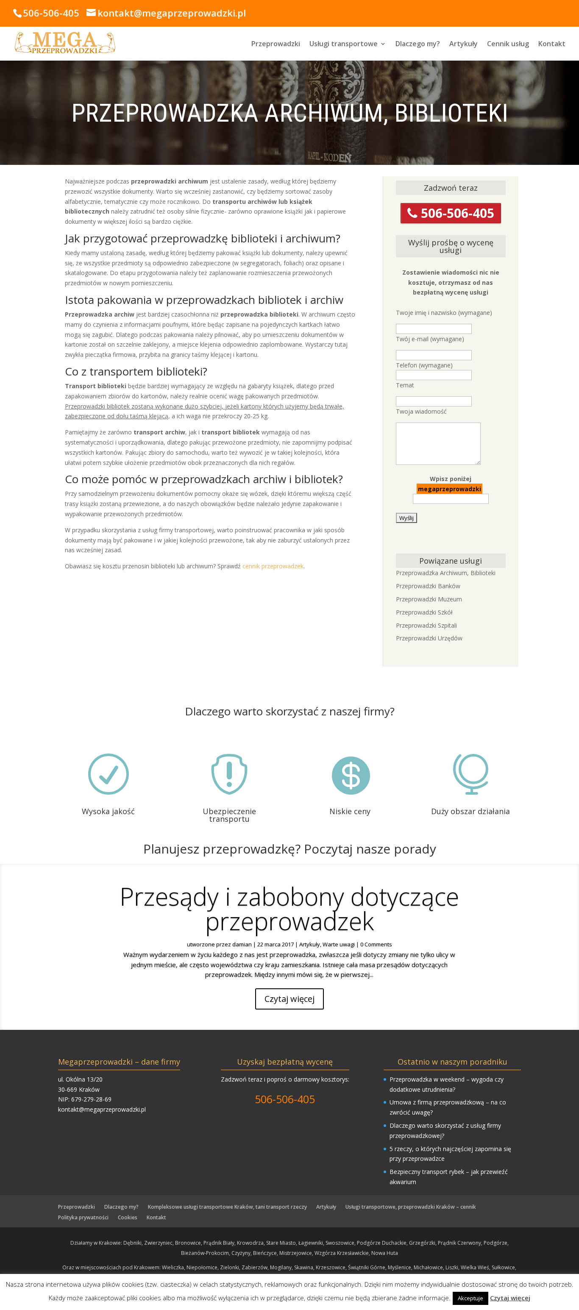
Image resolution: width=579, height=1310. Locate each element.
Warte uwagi (339, 944)
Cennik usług (508, 44)
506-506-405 (456, 213)
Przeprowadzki (275, 44)
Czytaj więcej (289, 998)
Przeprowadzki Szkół (424, 612)
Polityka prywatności (83, 1217)
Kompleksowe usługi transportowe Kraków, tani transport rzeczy (227, 1206)
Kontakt (551, 44)
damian (242, 944)
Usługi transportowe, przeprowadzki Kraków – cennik (410, 1206)
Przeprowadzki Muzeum (429, 599)
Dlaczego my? (417, 44)
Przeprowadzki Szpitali (426, 625)
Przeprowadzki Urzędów (429, 638)
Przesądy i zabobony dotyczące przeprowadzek (289, 908)
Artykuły (463, 44)
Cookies (127, 1217)
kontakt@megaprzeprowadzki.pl (102, 1109)
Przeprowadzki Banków (428, 586)
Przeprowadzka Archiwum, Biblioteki (445, 573)
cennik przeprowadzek (272, 566)
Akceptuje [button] (470, 1298)
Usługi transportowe (343, 44)
